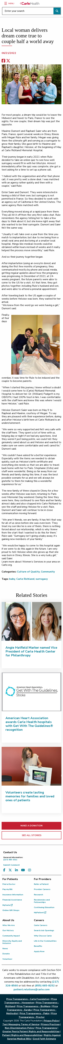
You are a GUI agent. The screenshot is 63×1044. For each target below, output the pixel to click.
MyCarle (6, 905)
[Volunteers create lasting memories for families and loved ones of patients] (31, 766)
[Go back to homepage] (29, 3)
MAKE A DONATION (31, 825)
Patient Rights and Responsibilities (22, 1035)
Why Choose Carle (43, 935)
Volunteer (7, 959)
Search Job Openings (44, 930)
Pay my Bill (7, 889)
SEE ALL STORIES (31, 835)
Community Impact (11, 935)
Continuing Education (44, 907)
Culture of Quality (28, 571)
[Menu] (5, 3)
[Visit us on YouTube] (23, 870)
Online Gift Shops (10, 910)
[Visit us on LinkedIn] (16, 870)
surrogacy (42, 579)
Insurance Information (12, 894)
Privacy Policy (51, 1020)
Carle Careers (40, 925)
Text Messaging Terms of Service (20, 1024)
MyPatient (39, 912)
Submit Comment (11, 865)
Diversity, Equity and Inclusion (12, 942)
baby (12, 579)
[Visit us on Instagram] (29, 870)
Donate (6, 953)
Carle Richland (25, 579)
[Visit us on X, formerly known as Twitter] (10, 870)
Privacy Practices (50, 1024)
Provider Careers (42, 889)
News (5, 948)
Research (38, 894)
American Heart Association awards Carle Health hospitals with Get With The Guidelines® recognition (29, 724)
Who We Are (8, 925)
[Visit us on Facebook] (4, 870)
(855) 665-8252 (45, 985)
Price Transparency (46, 1027)
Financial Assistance (12, 899)
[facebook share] (3, 61)
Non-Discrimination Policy (19, 1027)
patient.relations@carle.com (32, 989)
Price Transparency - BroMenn (34, 1006)
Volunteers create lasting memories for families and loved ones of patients (29, 796)
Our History (8, 930)
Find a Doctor (8, 884)
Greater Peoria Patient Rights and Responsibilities (30, 1031)
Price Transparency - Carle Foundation (27, 999)
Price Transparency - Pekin (34, 1013)
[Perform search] (57, 11)
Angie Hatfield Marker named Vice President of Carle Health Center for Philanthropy (31, 651)
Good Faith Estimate (44, 1038)
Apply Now (39, 951)
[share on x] (8, 61)
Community (48, 571)
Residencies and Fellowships (42, 900)
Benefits (38, 946)
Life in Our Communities (45, 941)
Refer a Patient (41, 884)
